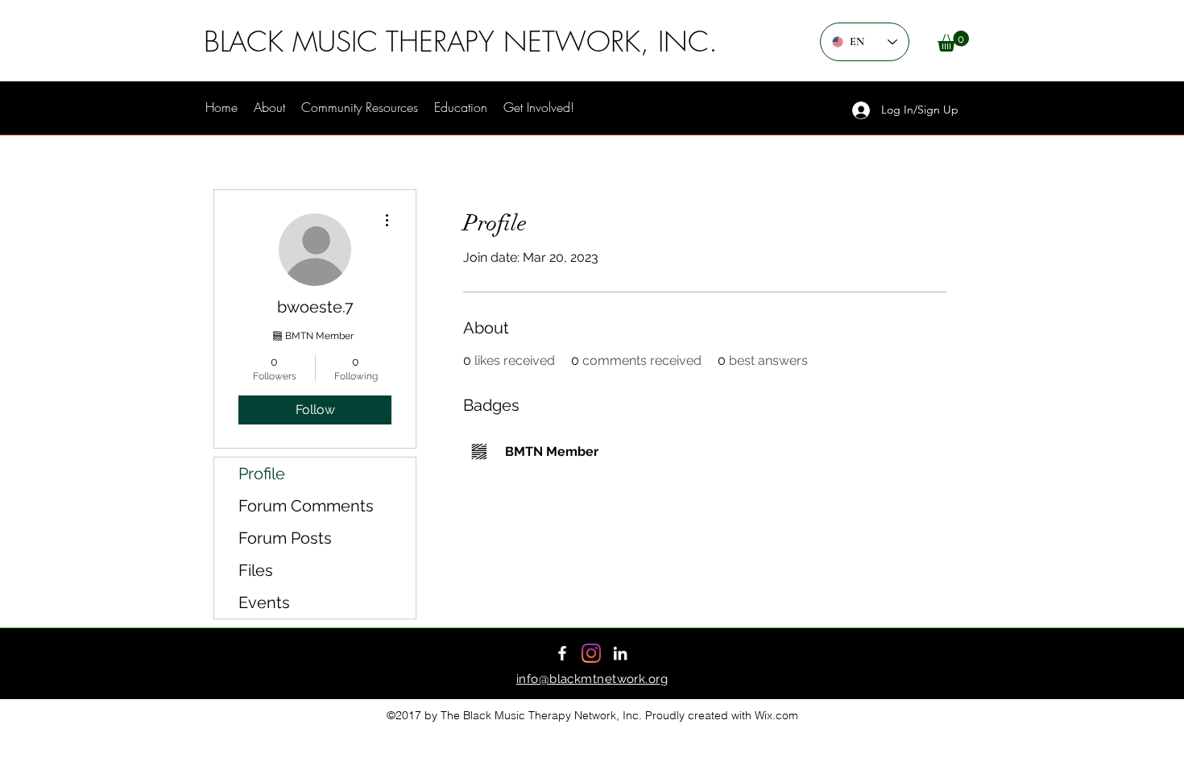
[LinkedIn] (620, 653)
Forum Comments (306, 505)
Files (255, 570)
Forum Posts (285, 538)
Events (264, 602)
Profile (261, 473)
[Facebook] (562, 653)
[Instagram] (591, 653)
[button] (953, 41)
